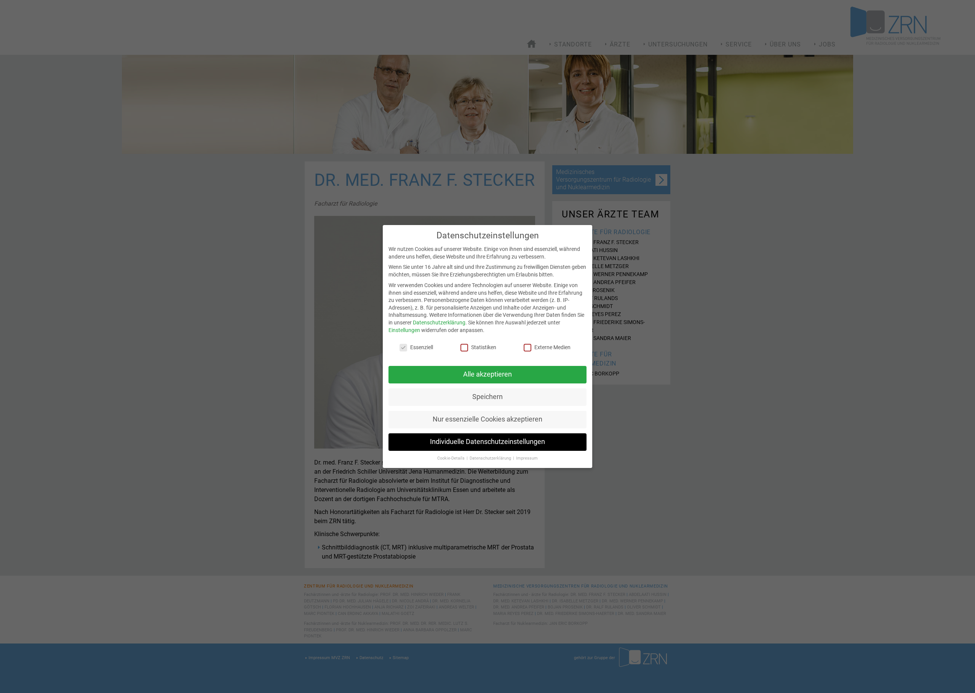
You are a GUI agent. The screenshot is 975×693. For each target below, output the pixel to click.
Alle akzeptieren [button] (487, 374)
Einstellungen (404, 330)
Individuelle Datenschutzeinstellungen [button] (487, 442)
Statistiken (483, 347)
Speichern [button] (487, 397)
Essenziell (421, 347)
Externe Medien (552, 347)
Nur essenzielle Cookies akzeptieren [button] (487, 419)
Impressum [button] (527, 458)
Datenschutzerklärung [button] (491, 458)
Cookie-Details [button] (451, 458)
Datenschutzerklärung (439, 322)
